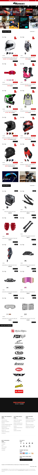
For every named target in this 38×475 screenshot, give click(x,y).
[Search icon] (31, 6)
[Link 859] (19, 342)
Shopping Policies (17, 421)
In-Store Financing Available (7, 424)
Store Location (4, 420)
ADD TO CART (16, 215)
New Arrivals (6, 185)
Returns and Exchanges (18, 424)
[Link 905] (21, 443)
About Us (3, 418)
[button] (35, 6)
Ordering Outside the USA (30, 426)
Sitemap (27, 464)
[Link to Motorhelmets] (19, 3)
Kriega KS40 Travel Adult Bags (9, 211)
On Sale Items (6, 31)
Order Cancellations (29, 421)
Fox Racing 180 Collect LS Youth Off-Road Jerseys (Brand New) (28, 111)
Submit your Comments (18, 420)
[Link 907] (26, 443)
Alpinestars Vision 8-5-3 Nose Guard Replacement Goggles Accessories (28, 265)
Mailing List (4, 430)
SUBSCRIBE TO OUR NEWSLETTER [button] (26, 459)
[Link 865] (19, 375)
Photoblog (4, 433)
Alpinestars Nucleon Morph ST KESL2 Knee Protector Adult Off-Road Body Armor (10, 238)
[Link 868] (19, 391)
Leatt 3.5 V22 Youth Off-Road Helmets (10, 111)
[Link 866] (19, 380)
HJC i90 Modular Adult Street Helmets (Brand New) (10, 57)
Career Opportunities (5, 431)
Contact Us (16, 418)
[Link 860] (19, 347)
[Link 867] (19, 386)
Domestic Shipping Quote (18, 423)
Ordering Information (30, 418)
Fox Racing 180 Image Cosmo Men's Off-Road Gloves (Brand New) (28, 57)
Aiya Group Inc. (17, 464)
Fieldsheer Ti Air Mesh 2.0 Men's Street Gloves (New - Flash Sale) (28, 164)
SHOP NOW (27, 0)
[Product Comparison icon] (23, 6)
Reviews (15, 429)
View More (32, 31)
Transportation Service (18, 427)
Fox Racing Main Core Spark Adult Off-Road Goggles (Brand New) (10, 84)
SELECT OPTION (15, 61)
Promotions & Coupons (30, 427)
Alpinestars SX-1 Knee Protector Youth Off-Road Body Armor (10, 265)
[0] (27, 6)
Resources (3, 448)
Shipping (15, 426)
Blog (2, 445)
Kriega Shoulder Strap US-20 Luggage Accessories (28, 211)
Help (35, 466)
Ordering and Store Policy (30, 420)
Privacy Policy (32, 466)
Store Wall (4, 442)
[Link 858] (19, 336)
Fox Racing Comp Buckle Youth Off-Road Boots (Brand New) (28, 84)
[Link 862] (19, 358)
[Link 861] (19, 353)
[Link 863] (19, 364)
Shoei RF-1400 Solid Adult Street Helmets (10, 164)
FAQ (26, 423)
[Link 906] (24, 443)
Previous (5, 53)
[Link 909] (32, 443)
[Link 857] (19, 331)
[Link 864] (19, 369)
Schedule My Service (17, 430)
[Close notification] (35, 1)
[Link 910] (21, 446)
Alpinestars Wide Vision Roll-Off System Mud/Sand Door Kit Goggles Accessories (28, 318)
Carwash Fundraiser (5, 428)
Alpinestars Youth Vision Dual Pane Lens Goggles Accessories (10, 318)
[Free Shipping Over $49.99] (19, 403)
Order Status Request (30, 424)
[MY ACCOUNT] (19, 6)
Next (15, 53)
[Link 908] (29, 443)
